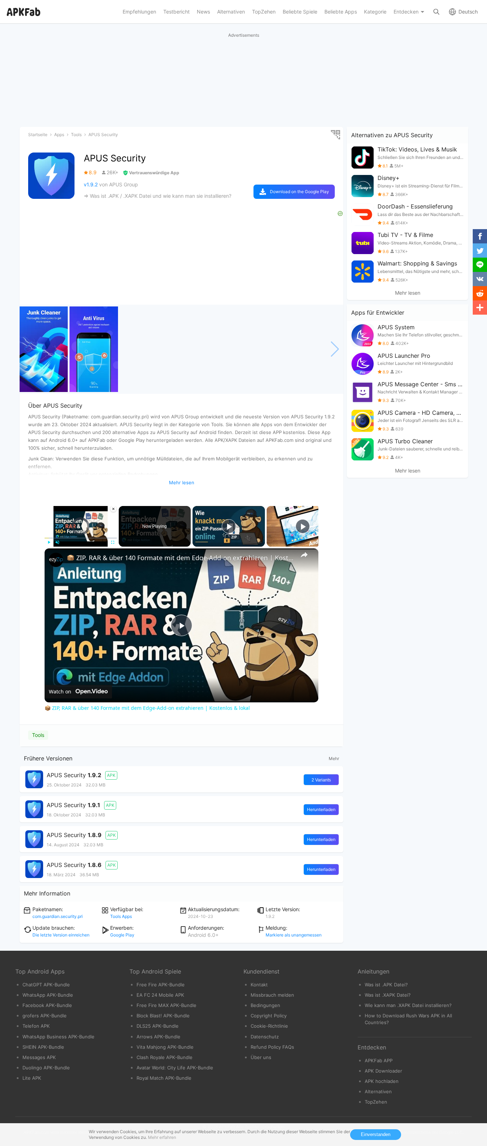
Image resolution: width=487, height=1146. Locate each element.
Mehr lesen (407, 293)
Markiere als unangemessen (294, 935)
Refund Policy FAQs (272, 1047)
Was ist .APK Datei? (386, 984)
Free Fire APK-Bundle (161, 984)
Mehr (334, 758)
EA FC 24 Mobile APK (160, 995)
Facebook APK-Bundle (47, 1005)
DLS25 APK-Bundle (158, 1026)
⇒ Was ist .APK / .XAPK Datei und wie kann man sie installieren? (157, 196)
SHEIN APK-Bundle (43, 1047)
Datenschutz (265, 1036)
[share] (304, 554)
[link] (56, 560)
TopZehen (376, 1102)
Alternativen (378, 1091)
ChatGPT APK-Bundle (46, 984)
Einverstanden (375, 1134)
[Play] (49, 542)
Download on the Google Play (299, 191)
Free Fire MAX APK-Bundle (166, 1005)
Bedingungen (265, 1005)
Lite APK (31, 1078)
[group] (44, 349)
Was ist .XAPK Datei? (388, 995)
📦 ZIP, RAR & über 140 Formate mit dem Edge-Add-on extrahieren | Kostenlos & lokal (180, 558)
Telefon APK (36, 1026)
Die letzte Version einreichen (60, 935)
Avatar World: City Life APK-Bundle (175, 1067)
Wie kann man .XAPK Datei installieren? (408, 1005)
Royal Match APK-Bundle (164, 1078)
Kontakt (259, 984)
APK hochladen (382, 1081)
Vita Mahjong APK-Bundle (165, 1047)
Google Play (122, 935)
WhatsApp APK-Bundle (47, 995)
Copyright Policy (269, 1015)
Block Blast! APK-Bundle (163, 1015)
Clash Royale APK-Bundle (165, 1057)
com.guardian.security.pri (57, 916)
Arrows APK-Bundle (158, 1036)
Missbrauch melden (272, 995)
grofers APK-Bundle (44, 1015)
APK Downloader (383, 1071)
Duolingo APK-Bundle (46, 1067)
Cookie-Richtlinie (269, 1026)
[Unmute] (57, 542)
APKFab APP (379, 1060)
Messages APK (39, 1057)
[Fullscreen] (112, 542)
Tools (38, 735)
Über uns (261, 1057)
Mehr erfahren (162, 1137)
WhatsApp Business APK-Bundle (58, 1036)
